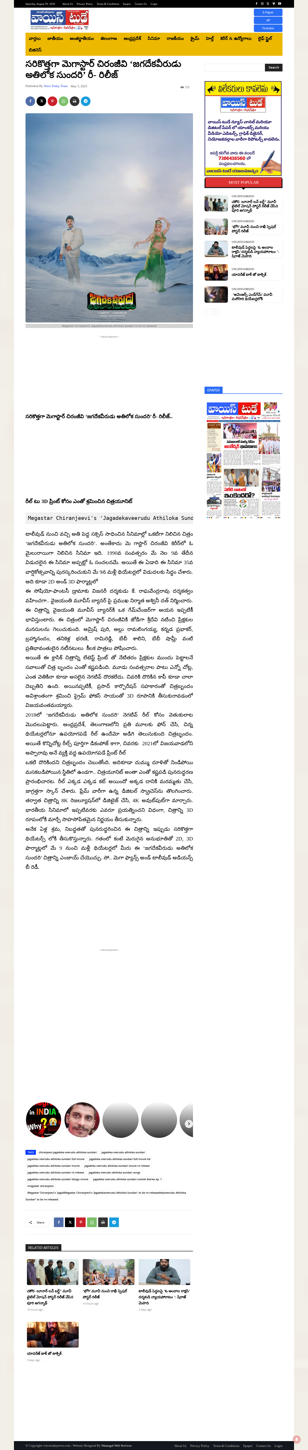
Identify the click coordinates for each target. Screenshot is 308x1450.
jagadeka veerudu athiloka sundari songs (114, 1172)
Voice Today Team (56, 86)
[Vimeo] (274, 4)
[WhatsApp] (63, 101)
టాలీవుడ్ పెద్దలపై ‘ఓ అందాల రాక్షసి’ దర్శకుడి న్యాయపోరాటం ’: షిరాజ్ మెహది (164, 1297)
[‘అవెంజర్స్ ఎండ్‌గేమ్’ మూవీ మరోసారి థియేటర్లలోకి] (216, 294)
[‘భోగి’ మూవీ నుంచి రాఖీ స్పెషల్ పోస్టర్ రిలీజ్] (109, 1272)
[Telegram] (85, 101)
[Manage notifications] (297, 1439)
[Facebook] (256, 4)
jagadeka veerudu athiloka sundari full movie (55, 1159)
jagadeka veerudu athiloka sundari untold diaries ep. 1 (127, 1179)
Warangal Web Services (116, 1445)
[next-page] (215, 312)
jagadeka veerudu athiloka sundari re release (55, 1172)
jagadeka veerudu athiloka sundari (123, 1152)
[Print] (74, 101)
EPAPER (213, 390)
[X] (268, 4)
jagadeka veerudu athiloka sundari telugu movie (57, 1179)
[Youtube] (279, 4)
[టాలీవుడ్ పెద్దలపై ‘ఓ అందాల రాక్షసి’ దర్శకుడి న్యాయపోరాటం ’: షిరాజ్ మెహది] (164, 1272)
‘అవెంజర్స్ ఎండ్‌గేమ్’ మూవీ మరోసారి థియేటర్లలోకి (252, 297)
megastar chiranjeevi (40, 1186)
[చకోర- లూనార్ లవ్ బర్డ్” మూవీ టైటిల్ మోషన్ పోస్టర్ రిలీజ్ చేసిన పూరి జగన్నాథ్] (53, 1272)
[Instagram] (262, 4)
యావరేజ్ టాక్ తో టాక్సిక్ (44, 1353)
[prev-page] (208, 312)
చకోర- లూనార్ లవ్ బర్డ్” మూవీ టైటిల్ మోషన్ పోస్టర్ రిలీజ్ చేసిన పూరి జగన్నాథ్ (50, 1297)
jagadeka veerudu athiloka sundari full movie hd (119, 1159)
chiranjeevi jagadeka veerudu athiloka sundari (68, 1152)
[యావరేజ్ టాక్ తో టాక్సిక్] (53, 1335)
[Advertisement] (193, 20)
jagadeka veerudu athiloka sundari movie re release (117, 1165)
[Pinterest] (52, 101)
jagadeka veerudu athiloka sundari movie (53, 1165)
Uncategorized (243, 196)
